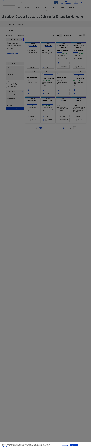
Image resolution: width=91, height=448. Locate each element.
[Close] (89, 445)
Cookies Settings (65, 445)
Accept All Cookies (74, 445)
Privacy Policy (5, 446)
